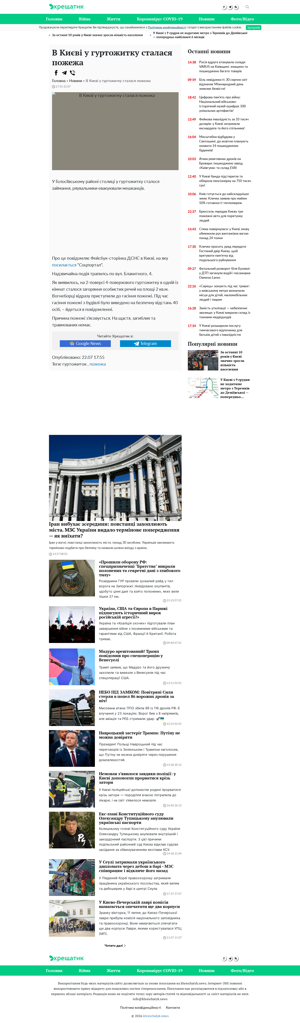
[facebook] (224, 7)
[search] (247, 7)
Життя (113, 19)
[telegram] (229, 7)
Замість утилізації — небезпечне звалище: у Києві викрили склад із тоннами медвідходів (224, 313)
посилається (64, 265)
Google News (88, 343)
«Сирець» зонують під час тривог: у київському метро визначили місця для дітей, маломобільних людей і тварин (224, 293)
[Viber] (72, 73)
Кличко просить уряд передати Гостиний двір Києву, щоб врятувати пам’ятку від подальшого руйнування (222, 253)
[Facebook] (56, 73)
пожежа (98, 364)
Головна (54, 19)
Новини (206, 19)
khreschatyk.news (156, 1016)
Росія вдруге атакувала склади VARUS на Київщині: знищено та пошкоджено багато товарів (223, 67)
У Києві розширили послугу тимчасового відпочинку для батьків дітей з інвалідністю (220, 330)
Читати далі (114, 945)
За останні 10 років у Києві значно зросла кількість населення (97, 35)
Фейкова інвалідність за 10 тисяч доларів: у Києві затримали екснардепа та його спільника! (224, 124)
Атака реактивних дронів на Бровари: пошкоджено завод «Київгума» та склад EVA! (221, 163)
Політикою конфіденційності (167, 27)
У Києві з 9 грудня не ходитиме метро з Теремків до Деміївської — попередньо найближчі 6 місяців (200, 35)
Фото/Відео (242, 19)
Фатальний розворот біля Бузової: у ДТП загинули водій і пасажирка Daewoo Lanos (224, 273)
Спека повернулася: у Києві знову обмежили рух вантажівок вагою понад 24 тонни (224, 233)
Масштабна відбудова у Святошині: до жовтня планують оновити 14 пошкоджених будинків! (223, 143)
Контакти (173, 1007)
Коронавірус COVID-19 (159, 19)
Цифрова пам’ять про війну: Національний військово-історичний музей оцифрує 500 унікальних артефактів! (222, 104)
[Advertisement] (115, 222)
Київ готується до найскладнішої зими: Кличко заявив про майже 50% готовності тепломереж (224, 198)
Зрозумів (253, 27)
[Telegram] (64, 73)
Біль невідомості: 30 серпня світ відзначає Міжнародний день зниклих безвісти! (223, 84)
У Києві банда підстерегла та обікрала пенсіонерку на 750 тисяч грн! (225, 181)
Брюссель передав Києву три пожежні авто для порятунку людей (221, 216)
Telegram (148, 343)
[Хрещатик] (66, 7)
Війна (84, 19)
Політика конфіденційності (140, 1007)
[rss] (235, 7)
